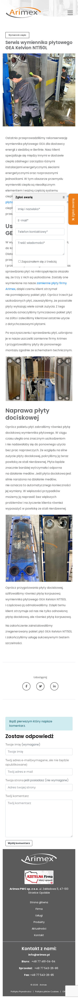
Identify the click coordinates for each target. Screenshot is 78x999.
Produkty (39, 922)
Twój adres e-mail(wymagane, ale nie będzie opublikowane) (37, 762)
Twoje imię (22, 744)
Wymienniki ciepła (17, 35)
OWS (64, 991)
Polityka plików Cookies (47, 991)
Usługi (39, 915)
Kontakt (39, 935)
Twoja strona (37, 780)
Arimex (43, 984)
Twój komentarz (17, 796)
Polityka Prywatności (21, 991)
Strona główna (39, 902)
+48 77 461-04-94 (43, 961)
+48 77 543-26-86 (46, 968)
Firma (39, 909)
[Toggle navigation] (70, 12)
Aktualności (39, 928)
